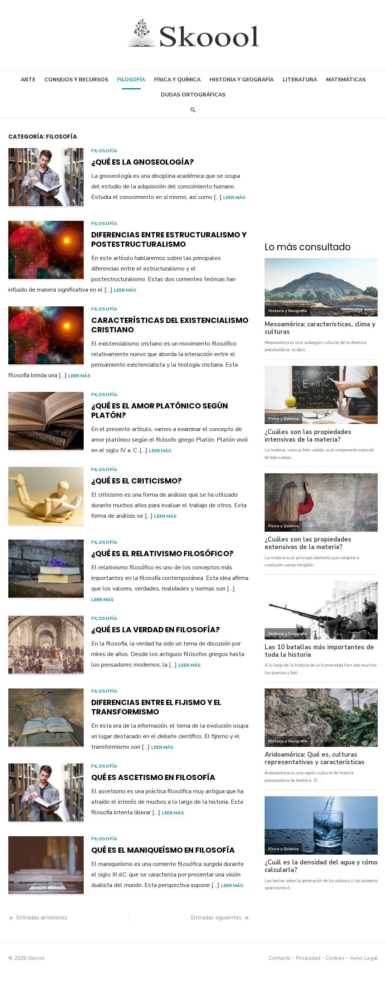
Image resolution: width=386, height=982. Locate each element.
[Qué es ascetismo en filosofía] (46, 793)
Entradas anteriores (41, 917)
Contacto (280, 958)
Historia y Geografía (242, 79)
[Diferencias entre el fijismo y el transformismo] (46, 718)
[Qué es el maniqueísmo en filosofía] (46, 866)
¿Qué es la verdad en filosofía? (155, 629)
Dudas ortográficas (193, 94)
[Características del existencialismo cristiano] (46, 336)
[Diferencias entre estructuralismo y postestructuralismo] (46, 250)
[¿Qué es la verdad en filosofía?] (46, 645)
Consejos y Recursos (76, 79)
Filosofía (131, 79)
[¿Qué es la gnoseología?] (46, 178)
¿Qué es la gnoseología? (142, 162)
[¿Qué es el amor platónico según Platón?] (46, 421)
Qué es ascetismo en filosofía (153, 777)
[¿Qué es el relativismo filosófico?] (46, 569)
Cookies (335, 958)
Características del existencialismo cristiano (169, 325)
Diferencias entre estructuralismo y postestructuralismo (169, 239)
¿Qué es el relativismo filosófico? (162, 553)
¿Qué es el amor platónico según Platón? (159, 411)
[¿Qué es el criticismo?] (46, 496)
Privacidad (308, 958)
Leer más (234, 197)
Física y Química (177, 79)
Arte (28, 79)
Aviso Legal (364, 958)
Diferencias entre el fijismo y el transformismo (156, 707)
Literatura (300, 79)
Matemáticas (346, 79)
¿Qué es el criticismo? (136, 481)
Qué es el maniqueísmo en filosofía (163, 850)
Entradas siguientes (216, 917)
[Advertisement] (321, 183)
